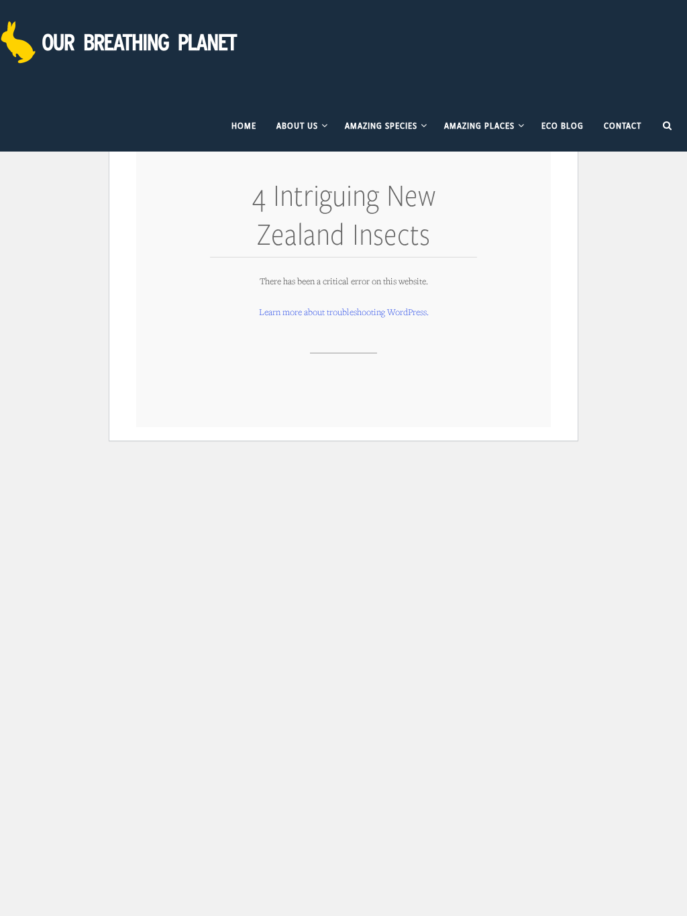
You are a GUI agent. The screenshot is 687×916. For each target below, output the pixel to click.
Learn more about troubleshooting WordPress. (344, 312)
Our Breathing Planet (121, 42)
